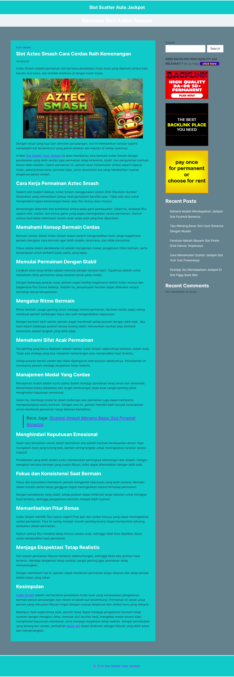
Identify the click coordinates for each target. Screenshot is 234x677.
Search (170, 42)
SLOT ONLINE (23, 47)
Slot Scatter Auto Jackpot (122, 666)
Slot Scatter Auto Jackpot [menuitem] (43, 155)
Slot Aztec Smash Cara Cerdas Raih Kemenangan (73, 54)
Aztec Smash (25, 595)
